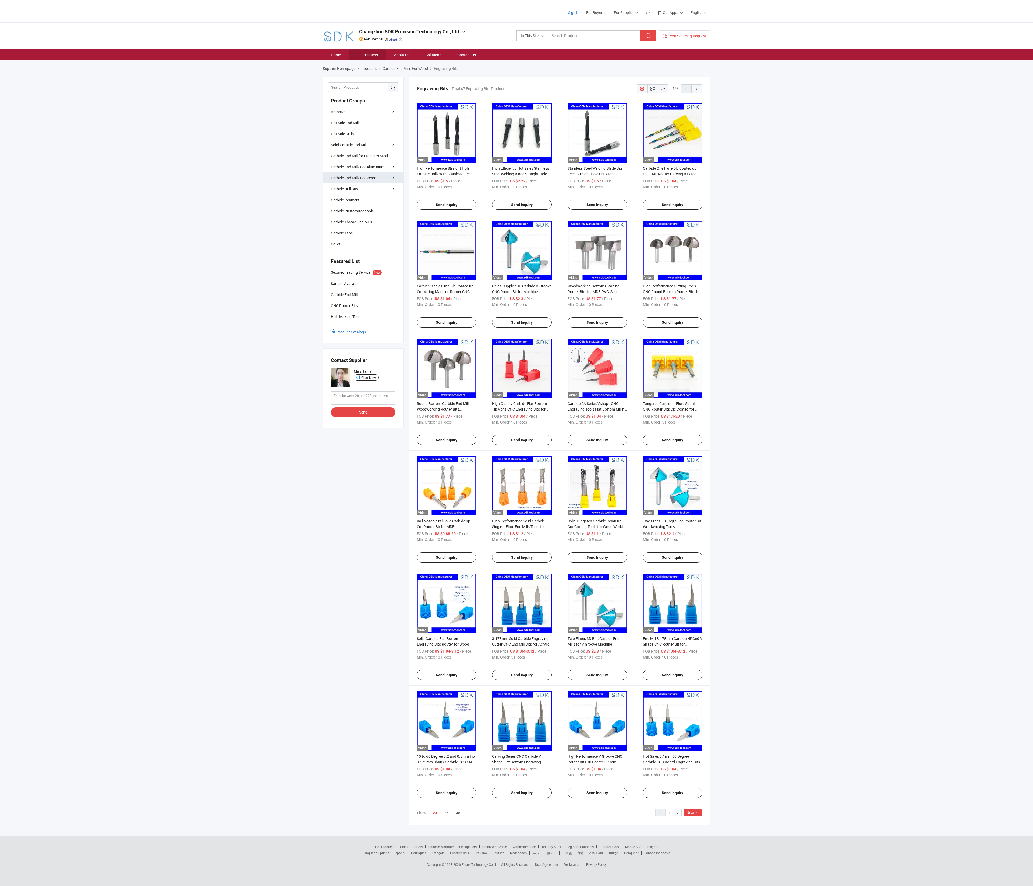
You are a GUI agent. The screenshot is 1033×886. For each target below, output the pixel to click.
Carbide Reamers (345, 199)
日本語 (567, 853)
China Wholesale (494, 847)
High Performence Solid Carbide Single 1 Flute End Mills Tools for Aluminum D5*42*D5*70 (518, 526)
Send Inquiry (446, 204)
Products (370, 54)
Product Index (609, 847)
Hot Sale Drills (342, 133)
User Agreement (546, 864)
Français (438, 853)
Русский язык (460, 853)
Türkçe (613, 853)
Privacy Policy (596, 864)
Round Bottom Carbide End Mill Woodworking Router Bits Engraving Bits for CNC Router (443, 409)
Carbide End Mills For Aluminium (357, 166)
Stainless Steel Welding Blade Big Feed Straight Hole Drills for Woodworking (595, 174)
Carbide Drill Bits (344, 188)
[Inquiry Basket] (648, 12)
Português (418, 853)
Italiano (481, 853)
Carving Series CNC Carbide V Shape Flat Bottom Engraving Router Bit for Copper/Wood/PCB (519, 762)
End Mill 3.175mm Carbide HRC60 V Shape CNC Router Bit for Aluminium (672, 644)
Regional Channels (580, 847)
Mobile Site (633, 847)
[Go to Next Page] (697, 89)
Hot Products (384, 847)
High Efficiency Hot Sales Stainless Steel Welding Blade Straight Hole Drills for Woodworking (520, 174)
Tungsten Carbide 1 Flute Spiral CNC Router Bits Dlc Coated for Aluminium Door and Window (669, 409)
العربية (536, 853)
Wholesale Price (524, 847)
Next (690, 812)
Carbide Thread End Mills (351, 222)
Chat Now (368, 377)
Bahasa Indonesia (657, 853)
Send (363, 412)
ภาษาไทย (596, 853)
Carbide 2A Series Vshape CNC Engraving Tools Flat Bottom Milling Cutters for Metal (597, 409)
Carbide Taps (342, 233)
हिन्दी (580, 853)
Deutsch (498, 853)
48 (458, 812)
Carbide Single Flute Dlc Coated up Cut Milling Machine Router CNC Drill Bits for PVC (445, 291)
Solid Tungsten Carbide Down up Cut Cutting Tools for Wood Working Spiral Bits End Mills (597, 526)
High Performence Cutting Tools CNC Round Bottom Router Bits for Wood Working (672, 291)
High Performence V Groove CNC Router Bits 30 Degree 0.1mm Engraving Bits (595, 762)
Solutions (433, 54)
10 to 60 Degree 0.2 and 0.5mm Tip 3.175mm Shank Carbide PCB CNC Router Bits (446, 762)
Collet (335, 244)
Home (336, 54)
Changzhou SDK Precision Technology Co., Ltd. (409, 31)
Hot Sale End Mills (345, 122)
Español (399, 853)
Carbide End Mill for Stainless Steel (359, 155)
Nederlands (518, 853)
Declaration (572, 864)
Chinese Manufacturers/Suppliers (452, 847)
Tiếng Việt (631, 853)
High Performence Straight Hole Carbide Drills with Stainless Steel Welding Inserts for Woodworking (444, 174)
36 (446, 812)
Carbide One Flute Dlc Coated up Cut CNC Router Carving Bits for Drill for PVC (669, 174)
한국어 (552, 853)
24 (435, 813)
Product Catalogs (351, 332)
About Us (401, 54)
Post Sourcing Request (687, 35)
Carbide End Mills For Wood (353, 177)
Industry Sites (551, 847)
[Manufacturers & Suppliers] (357, 10)
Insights (652, 847)
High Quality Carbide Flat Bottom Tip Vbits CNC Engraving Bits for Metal (519, 409)
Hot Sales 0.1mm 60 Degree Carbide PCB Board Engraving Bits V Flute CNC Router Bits (671, 762)
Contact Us (466, 54)
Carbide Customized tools (352, 211)
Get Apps (670, 12)
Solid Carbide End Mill (348, 144)
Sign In (573, 12)
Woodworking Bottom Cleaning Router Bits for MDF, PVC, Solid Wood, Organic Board (594, 291)
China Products (411, 847)
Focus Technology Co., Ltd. (481, 864)
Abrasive (338, 111)
